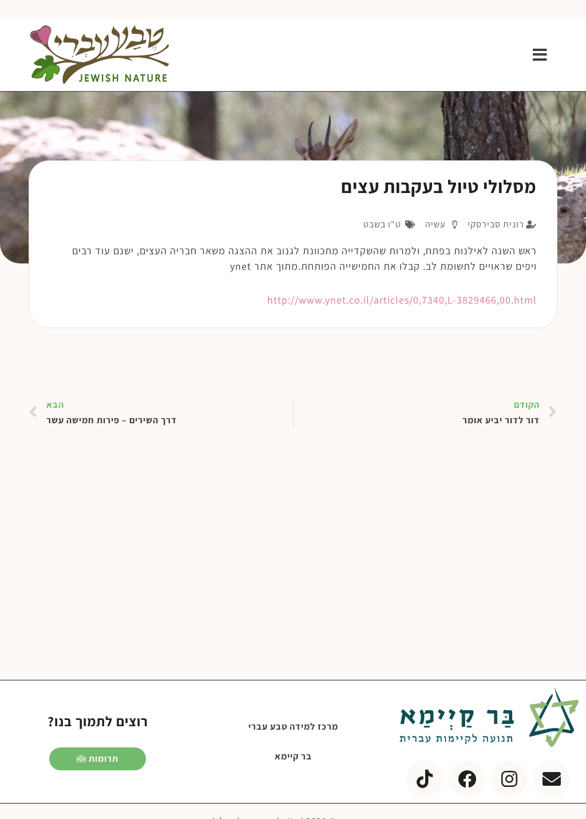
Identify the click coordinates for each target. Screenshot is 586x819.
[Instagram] (509, 779)
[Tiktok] (424, 779)
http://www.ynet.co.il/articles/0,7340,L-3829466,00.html (402, 299)
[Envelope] (551, 779)
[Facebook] (467, 779)
